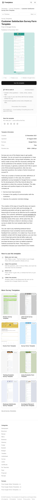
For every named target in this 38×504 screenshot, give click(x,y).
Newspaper (4, 428)
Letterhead (4, 456)
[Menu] (35, 2)
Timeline (3, 453)
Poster (3, 445)
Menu (3, 436)
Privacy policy (26, 499)
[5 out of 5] (17, 123)
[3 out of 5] (11, 123)
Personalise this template (19, 106)
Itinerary (3, 442)
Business (3, 439)
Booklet (3, 448)
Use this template (19, 83)
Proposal (3, 473)
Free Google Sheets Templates (11, 487)
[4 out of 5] (14, 123)
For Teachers (5, 467)
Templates (4, 8)
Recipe (3, 434)
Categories (4, 425)
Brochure (4, 431)
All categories (4, 499)
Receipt (3, 475)
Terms (33, 499)
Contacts (19, 499)
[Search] (31, 2)
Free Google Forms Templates (11, 489)
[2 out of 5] (7, 123)
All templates (13, 499)
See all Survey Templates (8, 411)
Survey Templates (14, 8)
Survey (3, 459)
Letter (3, 462)
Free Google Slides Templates (11, 484)
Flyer (2, 470)
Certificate (4, 464)
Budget (3, 450)
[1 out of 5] (4, 123)
